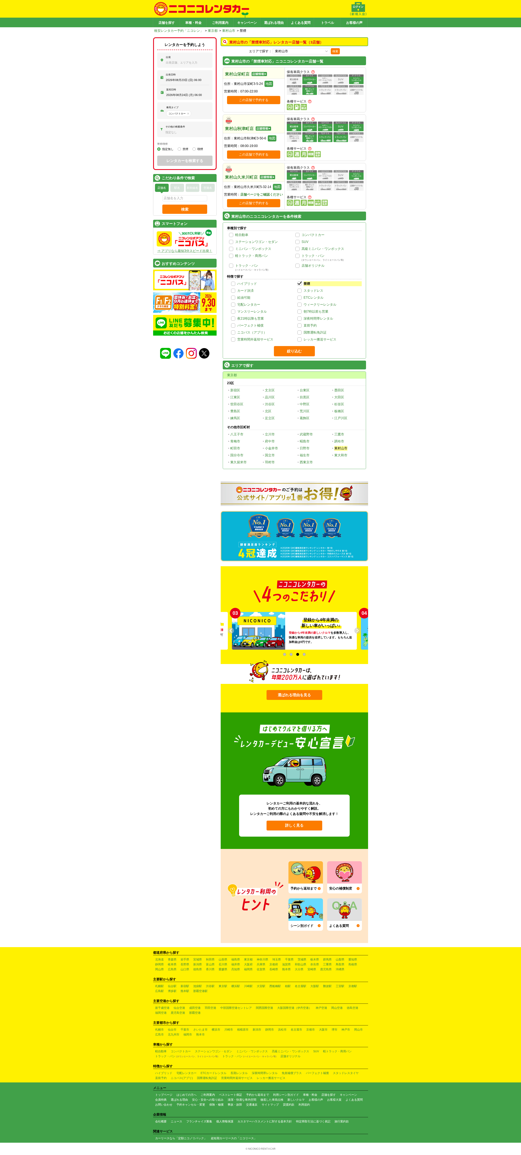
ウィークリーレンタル (320, 304)
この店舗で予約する (253, 100)
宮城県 (197, 959)
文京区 (270, 390)
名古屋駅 (300, 986)
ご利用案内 (220, 22)
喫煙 (200, 149)
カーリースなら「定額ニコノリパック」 (181, 1138)
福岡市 (187, 1034)
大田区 (339, 397)
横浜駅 (235, 986)
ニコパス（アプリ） (252, 332)
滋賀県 (286, 964)
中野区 (305, 404)
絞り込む (294, 351)
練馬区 (235, 418)
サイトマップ (270, 1104)
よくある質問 (301, 22)
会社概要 (161, 1121)
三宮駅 (340, 986)
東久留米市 (238, 462)
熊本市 (200, 1034)
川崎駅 (248, 986)
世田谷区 (236, 404)
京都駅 (352, 986)
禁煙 (307, 283)
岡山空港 (337, 1007)
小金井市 (271, 448)
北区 (268, 411)
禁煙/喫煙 (162, 143)
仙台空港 (179, 1007)
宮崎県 (311, 969)
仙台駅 (172, 986)
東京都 (213, 30)
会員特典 (161, 1099)
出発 (168, 57)
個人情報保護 (224, 1121)
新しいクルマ (296, 1099)
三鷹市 (339, 434)
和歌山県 (300, 964)
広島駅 (159, 991)
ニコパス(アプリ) (182, 1078)
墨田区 (339, 390)
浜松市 (282, 1029)
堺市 (334, 1029)
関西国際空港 (264, 1007)
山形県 (223, 959)
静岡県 (159, 964)
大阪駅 (314, 986)
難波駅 (327, 986)
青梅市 (235, 441)
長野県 (185, 964)
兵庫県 (261, 964)
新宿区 (235, 390)
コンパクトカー (313, 235)
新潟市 (257, 1029)
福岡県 (248, 969)
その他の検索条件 (175, 126)
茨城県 (302, 959)
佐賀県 (261, 969)
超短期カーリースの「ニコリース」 (234, 1138)
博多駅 (172, 991)
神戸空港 (321, 1007)
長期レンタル (239, 1073)
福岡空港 (161, 1012)
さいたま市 (200, 1029)
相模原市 (243, 1029)
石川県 (223, 964)
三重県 (327, 964)
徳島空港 (352, 1007)
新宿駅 (185, 986)
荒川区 (305, 411)
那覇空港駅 (200, 991)
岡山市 (358, 1029)
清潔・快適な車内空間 (242, 1099)
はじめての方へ (186, 1094)
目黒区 (305, 397)
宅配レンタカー (248, 304)
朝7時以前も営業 (316, 311)
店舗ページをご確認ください (261, 194)
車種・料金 (193, 22)
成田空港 (195, 1007)
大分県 (299, 969)
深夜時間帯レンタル (318, 318)
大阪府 (248, 964)
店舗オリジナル (313, 265)
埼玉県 (276, 959)
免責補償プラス (292, 1073)
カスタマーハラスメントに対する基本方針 (264, 1121)
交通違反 (252, 1104)
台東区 (305, 390)
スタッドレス (313, 290)
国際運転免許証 (315, 332)
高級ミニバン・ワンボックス (323, 249)
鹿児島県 (326, 969)
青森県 (172, 959)
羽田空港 (210, 1007)
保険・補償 (216, 1104)
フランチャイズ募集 (199, 1121)
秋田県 (210, 959)
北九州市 (173, 1034)
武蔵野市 (306, 434)
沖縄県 (340, 969)
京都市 (310, 1029)
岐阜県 (172, 964)
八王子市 (236, 434)
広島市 (159, 1034)
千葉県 (289, 959)
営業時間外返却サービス (255, 339)
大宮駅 (261, 986)
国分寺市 (236, 455)
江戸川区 (340, 418)
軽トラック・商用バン (251, 255)
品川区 (270, 397)
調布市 (339, 441)
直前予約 (310, 325)
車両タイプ (172, 107)
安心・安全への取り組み (208, 1099)
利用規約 (304, 1104)
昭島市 (305, 441)
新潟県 (197, 964)
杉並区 (339, 404)
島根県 (352, 964)
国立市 (270, 455)
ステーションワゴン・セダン (256, 242)
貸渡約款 (288, 1104)
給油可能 (243, 297)
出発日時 (171, 74)
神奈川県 (262, 959)
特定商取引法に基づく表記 (313, 1121)
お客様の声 (354, 22)
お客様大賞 (334, 1099)
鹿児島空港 (178, 1012)
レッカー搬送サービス (320, 339)
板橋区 (339, 411)
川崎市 (228, 1029)
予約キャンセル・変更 (190, 1104)
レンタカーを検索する (184, 161)
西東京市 (306, 462)
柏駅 (288, 986)
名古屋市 (296, 1029)
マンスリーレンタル (252, 311)
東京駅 (223, 986)
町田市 (235, 448)
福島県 (235, 959)
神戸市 (345, 1029)
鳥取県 (340, 964)
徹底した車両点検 (271, 1099)
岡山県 (159, 969)
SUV (305, 242)
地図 (269, 83)
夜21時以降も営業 (250, 318)
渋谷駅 (210, 986)
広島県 (172, 969)
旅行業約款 (342, 1121)
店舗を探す (166, 22)
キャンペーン (247, 22)
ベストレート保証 (230, 1094)
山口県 (185, 969)
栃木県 (314, 959)
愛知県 (352, 959)
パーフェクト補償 (250, 325)
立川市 (270, 434)
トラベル (327, 22)
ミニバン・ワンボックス (253, 249)
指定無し (168, 149)
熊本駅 (185, 991)
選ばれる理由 (274, 22)
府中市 (270, 441)
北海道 (159, 959)
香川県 (210, 969)
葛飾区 (305, 418)
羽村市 (270, 462)
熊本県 (286, 969)
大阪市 (323, 1029)
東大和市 (340, 455)
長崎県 (273, 969)
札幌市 (159, 1029)
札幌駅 (159, 986)
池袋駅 (197, 986)
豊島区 (235, 411)
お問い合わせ (163, 1104)
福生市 (305, 455)
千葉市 (185, 1029)
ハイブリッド (247, 283)
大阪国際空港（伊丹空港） (294, 1007)
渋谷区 (270, 404)
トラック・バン (313, 255)
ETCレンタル (313, 297)
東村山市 (228, 30)
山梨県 (340, 959)
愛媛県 (223, 969)
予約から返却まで (257, 1094)
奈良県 (314, 964)
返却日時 (171, 89)
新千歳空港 (162, 1007)
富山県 (210, 964)
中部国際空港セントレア (236, 1007)
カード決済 (245, 290)
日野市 (305, 448)
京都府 (273, 964)
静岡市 (269, 1029)
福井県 (235, 964)
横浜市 (216, 1029)
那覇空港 (195, 1012)
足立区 (270, 418)
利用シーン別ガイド (286, 1094)
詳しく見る (294, 825)
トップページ (163, 1094)
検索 (335, 51)
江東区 (235, 397)
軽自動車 (241, 235)
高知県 (235, 969)
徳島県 (197, 969)
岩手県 (185, 959)
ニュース (176, 1121)
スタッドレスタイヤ (346, 1073)
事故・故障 (235, 1104)
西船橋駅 (275, 986)
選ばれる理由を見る (294, 695)
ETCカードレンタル (213, 1073)
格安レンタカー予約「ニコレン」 (178, 30)
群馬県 (327, 959)
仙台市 (172, 1029)
